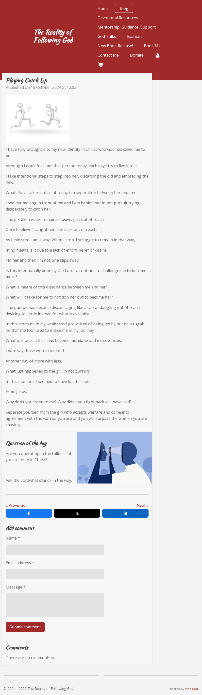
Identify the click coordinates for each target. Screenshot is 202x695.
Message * (16, 587)
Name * (13, 538)
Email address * (20, 562)
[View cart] (100, 64)
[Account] (157, 55)
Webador (191, 689)
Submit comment (25, 627)
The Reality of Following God (53, 36)
